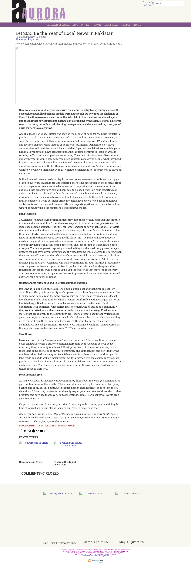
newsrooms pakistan (47, 426)
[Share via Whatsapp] (29, 431)
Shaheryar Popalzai (27, 39)
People (125, 24)
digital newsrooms (27, 426)
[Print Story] (33, 431)
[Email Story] (37, 431)
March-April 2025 (95, 542)
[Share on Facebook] (21, 431)
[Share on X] (25, 431)
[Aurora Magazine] (39, 12)
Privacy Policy (104, 556)
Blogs (137, 24)
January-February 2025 (59, 543)
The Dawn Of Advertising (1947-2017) (68, 24)
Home (97, 24)
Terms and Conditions (90, 556)
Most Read (111, 24)
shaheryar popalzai (66, 426)
